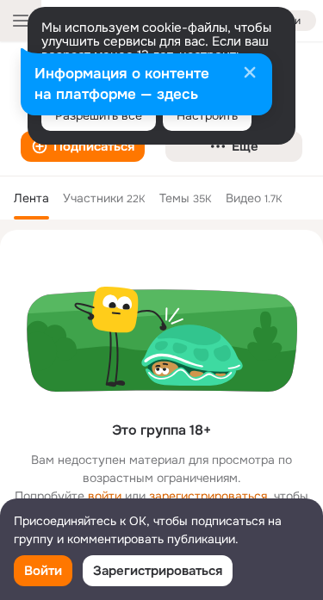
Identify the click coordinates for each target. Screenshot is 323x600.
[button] (83, 146)
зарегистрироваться (208, 496)
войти (104, 496)
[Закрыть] (249, 74)
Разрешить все (98, 115)
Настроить (207, 115)
